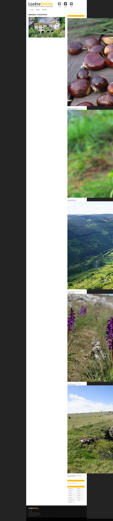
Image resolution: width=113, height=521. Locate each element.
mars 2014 (70, 497)
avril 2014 (70, 495)
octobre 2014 (71, 488)
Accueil (31, 9)
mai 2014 (70, 493)
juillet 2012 (79, 497)
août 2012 (79, 495)
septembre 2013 (71, 499)
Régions (38, 9)
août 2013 (70, 502)
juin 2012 (78, 499)
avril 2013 (78, 493)
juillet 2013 (79, 488)
